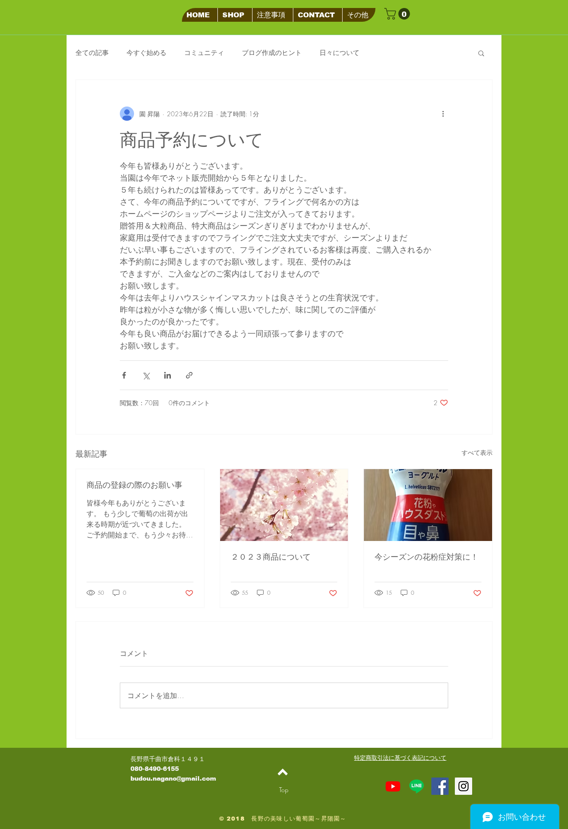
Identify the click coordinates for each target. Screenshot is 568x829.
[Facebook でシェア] (124, 375)
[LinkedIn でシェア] (167, 375)
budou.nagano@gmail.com (173, 778)
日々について (339, 52)
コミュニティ (204, 52)
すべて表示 (477, 452)
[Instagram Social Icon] (463, 786)
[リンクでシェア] (189, 375)
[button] (398, 14)
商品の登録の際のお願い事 (134, 485)
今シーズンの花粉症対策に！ (426, 557)
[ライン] (416, 786)
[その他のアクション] (443, 113)
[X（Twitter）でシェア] (146, 375)
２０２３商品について (271, 557)
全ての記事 (92, 52)
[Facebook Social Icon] (440, 786)
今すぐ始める (146, 52)
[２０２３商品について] (284, 505)
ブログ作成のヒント (272, 52)
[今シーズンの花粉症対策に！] (428, 505)
